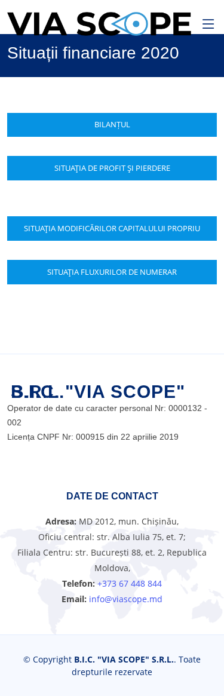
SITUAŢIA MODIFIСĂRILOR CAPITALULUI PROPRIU (112, 228)
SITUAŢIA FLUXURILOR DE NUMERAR (112, 271)
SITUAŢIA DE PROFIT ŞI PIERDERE (112, 167)
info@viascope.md (124, 599)
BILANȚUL (112, 124)
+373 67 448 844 (129, 583)
